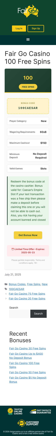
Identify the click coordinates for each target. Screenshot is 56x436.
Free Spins (33, 284)
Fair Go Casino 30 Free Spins (27, 348)
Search (13, 307)
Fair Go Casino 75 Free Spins (27, 293)
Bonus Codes (17, 284)
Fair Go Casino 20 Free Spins (27, 298)
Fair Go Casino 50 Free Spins (27, 372)
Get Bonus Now (28, 235)
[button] (28, 39)
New (45, 284)
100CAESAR (16, 289)
